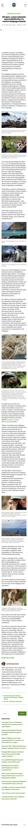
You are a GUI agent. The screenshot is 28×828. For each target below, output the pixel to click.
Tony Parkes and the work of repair (13, 793)
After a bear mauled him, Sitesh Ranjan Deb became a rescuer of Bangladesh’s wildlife (12, 776)
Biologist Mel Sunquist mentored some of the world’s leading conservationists (12, 754)
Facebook (7, 422)
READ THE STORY (8, 658)
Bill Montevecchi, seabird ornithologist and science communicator (10, 768)
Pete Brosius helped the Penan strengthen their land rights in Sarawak (12, 732)
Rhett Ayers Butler (10, 25)
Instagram (9, 420)
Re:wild (5, 164)
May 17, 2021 (22, 25)
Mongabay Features (14, 13)
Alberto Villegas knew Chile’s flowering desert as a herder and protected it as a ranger (12, 740)
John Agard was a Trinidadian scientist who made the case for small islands (12, 724)
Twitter (16, 420)
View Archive (6, 688)
